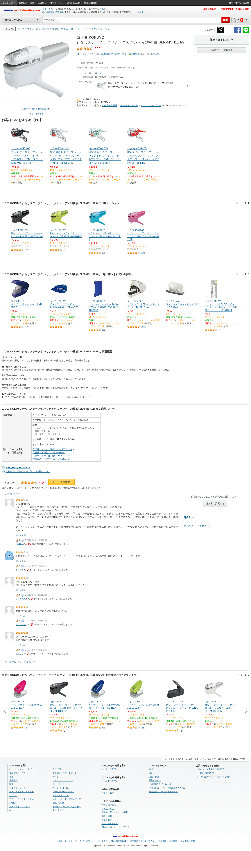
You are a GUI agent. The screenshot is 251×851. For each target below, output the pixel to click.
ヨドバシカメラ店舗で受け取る (210, 769)
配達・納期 (107, 816)
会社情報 (173, 841)
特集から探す (108, 793)
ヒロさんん (21, 599)
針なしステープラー (151, 105)
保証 (151, 773)
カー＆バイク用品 (61, 788)
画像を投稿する (36, 114)
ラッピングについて (205, 773)
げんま (19, 654)
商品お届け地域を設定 (53, 12)
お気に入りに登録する (222, 50)
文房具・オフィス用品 (88, 102)
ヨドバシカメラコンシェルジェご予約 (213, 777)
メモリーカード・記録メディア (67, 799)
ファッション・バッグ (63, 780)
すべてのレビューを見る (18, 662)
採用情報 (162, 841)
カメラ (56, 777)
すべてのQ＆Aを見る (195, 526)
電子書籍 (13, 780)
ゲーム (12, 810)
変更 (141, 12)
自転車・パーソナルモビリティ (67, 807)
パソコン (13, 795)
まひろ (19, 570)
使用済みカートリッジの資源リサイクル (167, 788)
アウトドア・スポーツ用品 (21, 799)
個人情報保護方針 (119, 841)
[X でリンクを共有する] (220, 33)
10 (104, 727)
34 (143, 253)
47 (65, 250)
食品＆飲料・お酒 (17, 773)
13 (27, 327)
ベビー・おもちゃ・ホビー (21, 769)
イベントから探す (110, 781)
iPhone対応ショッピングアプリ (116, 827)
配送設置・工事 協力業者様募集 (163, 791)
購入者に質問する (215, 503)
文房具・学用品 (109, 105)
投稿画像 (136, 54)
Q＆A (187, 517)
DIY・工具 (57, 769)
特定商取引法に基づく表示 (142, 841)
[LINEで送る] (246, 33)
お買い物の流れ (109, 805)
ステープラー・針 (129, 105)
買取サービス (155, 780)
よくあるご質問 (188, 841)
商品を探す (107, 820)
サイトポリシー (87, 841)
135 (143, 327)
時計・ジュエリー (61, 784)
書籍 (11, 777)
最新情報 (155, 54)
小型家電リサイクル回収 (160, 784)
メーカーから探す (110, 769)
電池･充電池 (58, 803)
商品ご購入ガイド (110, 823)
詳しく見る (21, 535)
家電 (11, 784)
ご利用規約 (102, 841)
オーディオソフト (61, 795)
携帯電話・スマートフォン (65, 773)
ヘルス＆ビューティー (19, 788)
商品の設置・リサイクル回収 (115, 812)
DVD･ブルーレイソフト (63, 791)
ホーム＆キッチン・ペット (21, 791)
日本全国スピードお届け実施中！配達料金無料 (226, 9)
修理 (151, 769)
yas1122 (19, 544)
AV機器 (12, 803)
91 (27, 250)
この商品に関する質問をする (113, 54)
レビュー (84, 54)
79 (104, 253)
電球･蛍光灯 (58, 810)
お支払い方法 (108, 809)
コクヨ (98, 73)
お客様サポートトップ (66, 841)
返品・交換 (154, 777)
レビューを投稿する (61, 482)
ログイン (46, 9)
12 (104, 330)
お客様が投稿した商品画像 (34, 109)
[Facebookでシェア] (237, 33)
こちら (103, 9)
